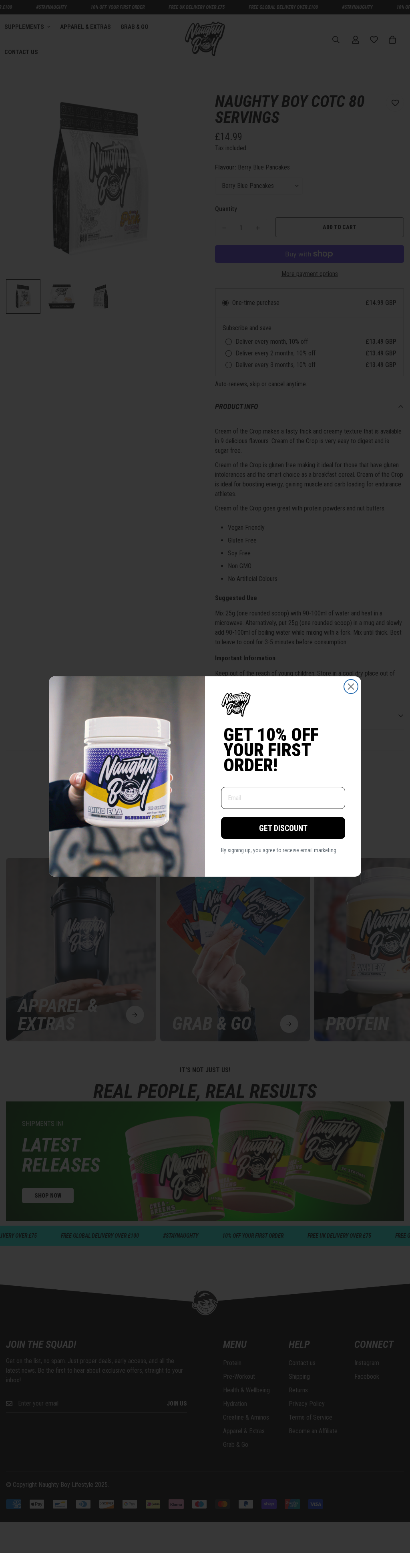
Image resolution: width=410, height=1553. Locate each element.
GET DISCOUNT (283, 828)
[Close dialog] (351, 687)
